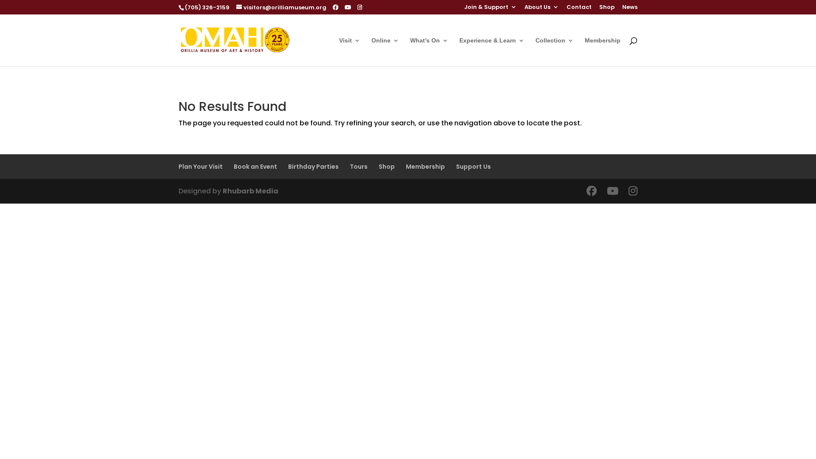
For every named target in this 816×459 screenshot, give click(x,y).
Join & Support (486, 7)
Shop (607, 7)
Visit (345, 40)
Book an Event (255, 166)
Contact (579, 7)
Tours (359, 166)
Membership (602, 40)
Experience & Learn (487, 40)
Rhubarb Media (250, 191)
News (630, 7)
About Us (537, 7)
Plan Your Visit (200, 166)
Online (381, 40)
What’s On (425, 40)
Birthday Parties (313, 166)
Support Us (473, 166)
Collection (550, 40)
